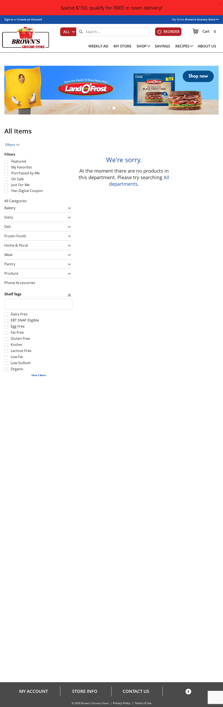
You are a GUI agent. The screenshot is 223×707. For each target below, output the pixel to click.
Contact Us (136, 691)
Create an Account (29, 19)
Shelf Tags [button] (12, 294)
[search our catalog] (81, 31)
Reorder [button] (171, 31)
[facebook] (188, 692)
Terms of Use (143, 703)
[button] (202, 19)
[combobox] (68, 31)
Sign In (8, 19)
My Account (33, 691)
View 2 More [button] (38, 375)
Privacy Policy (121, 703)
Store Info (84, 691)
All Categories (15, 201)
